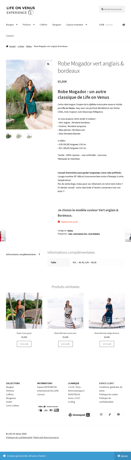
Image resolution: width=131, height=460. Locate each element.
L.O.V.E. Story (74, 387)
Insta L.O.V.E (74, 398)
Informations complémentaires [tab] (21, 254)
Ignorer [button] (124, 455)
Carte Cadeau (12, 405)
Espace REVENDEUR (47, 387)
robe (70, 234)
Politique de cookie (108, 394)
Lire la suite (24, 344)
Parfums (27, 24)
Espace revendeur (74, 24)
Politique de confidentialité (19, 437)
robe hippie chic (80, 234)
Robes (29, 46)
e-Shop (21, 46)
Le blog (71, 401)
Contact (10, 35)
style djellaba (94, 234)
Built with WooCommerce (46, 437)
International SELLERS (48, 390)
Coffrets (43, 24)
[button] (48, 64)
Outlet (9, 401)
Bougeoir (56, 24)
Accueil (12, 46)
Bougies (10, 24)
